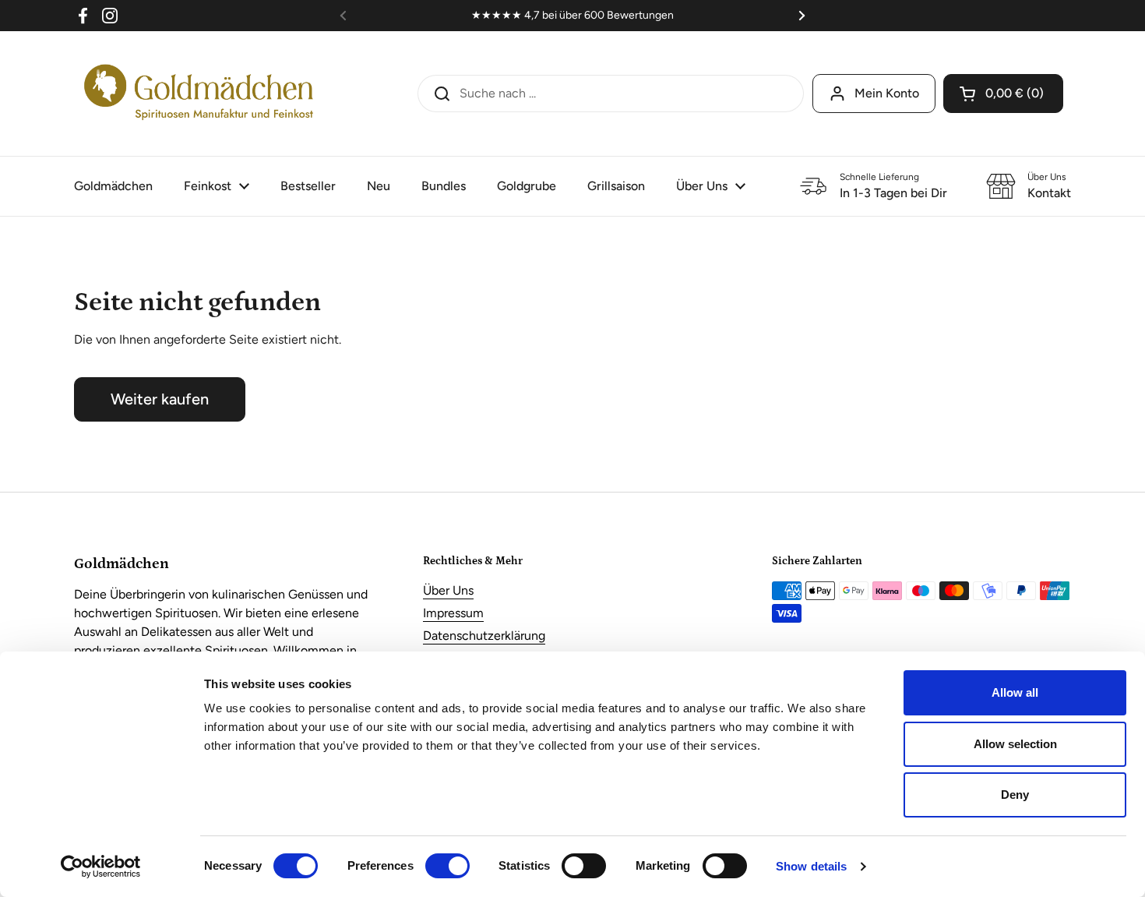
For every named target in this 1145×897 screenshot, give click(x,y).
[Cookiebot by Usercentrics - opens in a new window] (101, 866)
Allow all (1015, 692)
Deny (1015, 794)
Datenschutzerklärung (484, 635)
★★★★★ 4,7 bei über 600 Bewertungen (572, 15)
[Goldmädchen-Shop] (198, 93)
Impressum (453, 613)
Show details (811, 866)
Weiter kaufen (160, 399)
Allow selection (1015, 743)
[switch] (447, 865)
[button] (1003, 93)
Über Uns (448, 590)
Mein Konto (886, 93)
